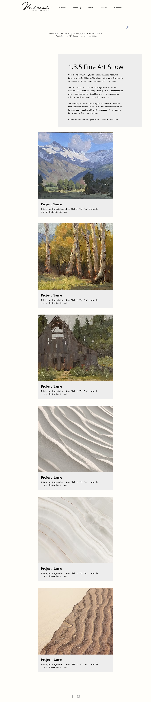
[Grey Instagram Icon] (78, 696)
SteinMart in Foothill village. (104, 81)
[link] (127, 27)
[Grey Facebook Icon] (72, 696)
